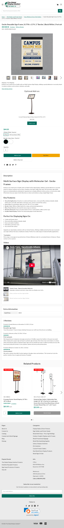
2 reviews (13, 403)
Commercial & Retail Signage (10, 436)
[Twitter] (13, 165)
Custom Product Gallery (39, 448)
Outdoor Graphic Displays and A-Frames (44, 436)
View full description (7, 88)
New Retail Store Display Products (42, 451)
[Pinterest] (16, 165)
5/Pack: (10, 132)
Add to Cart (32, 123)
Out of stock (47, 413)
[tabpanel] (17, 392)
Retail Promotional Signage (40, 438)
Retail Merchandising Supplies (41, 441)
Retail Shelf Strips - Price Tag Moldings (44, 433)
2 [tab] (32, 419)
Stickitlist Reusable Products (10, 464)
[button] (32, 512)
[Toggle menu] (2, 4)
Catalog (4, 433)
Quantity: (6, 147)
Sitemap (4, 441)
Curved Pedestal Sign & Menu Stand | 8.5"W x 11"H (32, 117)
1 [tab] (31, 419)
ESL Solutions (36, 446)
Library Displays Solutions (40, 443)
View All (4, 469)
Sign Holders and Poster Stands (41, 431)
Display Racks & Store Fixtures (41, 428)
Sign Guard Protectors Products (11, 467)
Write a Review (20, 27)
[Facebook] (4, 165)
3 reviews (12, 27)
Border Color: (11, 138)
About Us (4, 428)
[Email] (7, 165)
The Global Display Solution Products (12, 462)
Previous (3, 77)
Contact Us (5, 431)
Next (61, 77)
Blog (3, 438)
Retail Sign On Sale (38, 453)
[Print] (10, 165)
